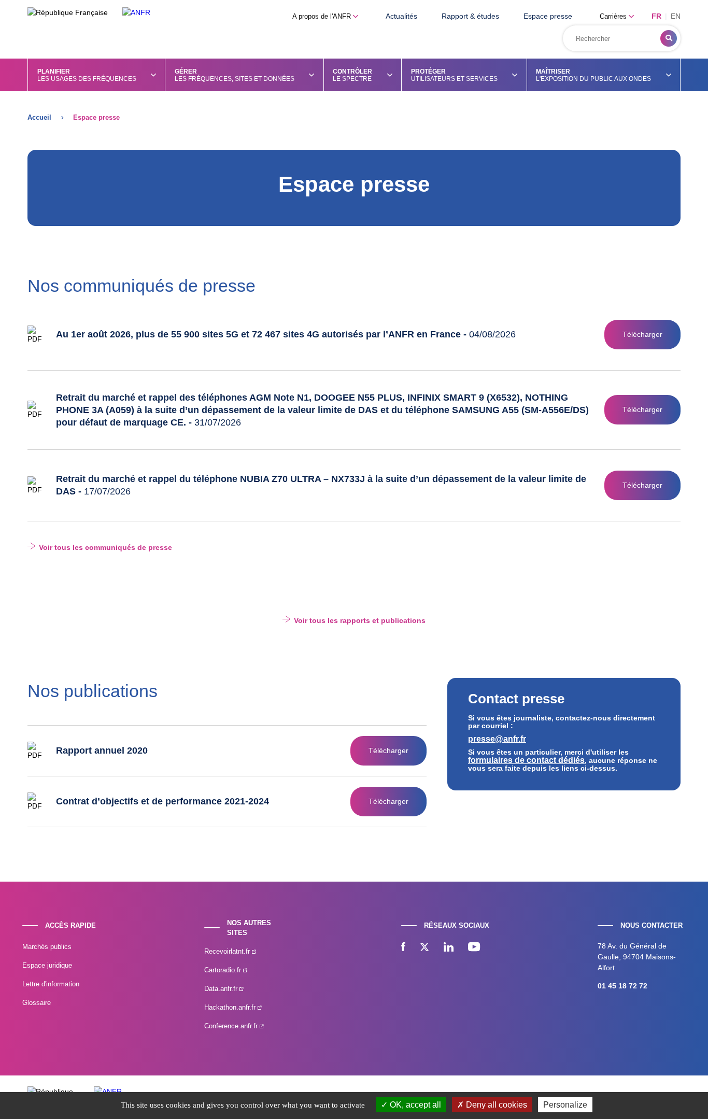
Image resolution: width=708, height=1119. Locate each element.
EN (676, 16)
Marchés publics (47, 947)
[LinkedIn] (449, 948)
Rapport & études (470, 16)
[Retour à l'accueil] (136, 12)
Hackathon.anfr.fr (231, 1007)
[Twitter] (424, 948)
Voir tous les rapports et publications (360, 620)
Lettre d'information (50, 984)
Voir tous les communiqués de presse (105, 547)
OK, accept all (414, 1104)
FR (656, 16)
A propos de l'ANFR (322, 16)
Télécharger (642, 334)
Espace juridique (47, 965)
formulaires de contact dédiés (526, 760)
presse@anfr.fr (497, 738)
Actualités (401, 16)
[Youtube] (474, 948)
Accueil (39, 117)
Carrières (614, 16)
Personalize (565, 1104)
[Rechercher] (668, 38)
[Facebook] (403, 948)
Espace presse (547, 16)
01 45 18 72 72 (622, 986)
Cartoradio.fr (223, 970)
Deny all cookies (495, 1104)
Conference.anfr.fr (232, 1026)
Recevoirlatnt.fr (228, 951)
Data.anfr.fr (221, 989)
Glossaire (36, 1003)
